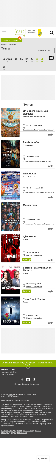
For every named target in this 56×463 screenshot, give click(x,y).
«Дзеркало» (29, 236)
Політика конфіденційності (11, 431)
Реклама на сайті (8, 369)
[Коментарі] (51, 135)
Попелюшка (29, 173)
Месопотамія (30, 205)
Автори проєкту (35, 384)
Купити (25, 260)
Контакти (25, 384)
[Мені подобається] (49, 135)
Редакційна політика (19, 433)
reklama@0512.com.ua (10, 396)
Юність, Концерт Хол (34, 255)
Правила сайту (28, 431)
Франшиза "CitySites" (9, 372)
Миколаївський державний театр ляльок (39, 193)
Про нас (18, 384)
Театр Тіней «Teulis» (34, 299)
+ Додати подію (44, 50)
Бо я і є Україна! (31, 142)
